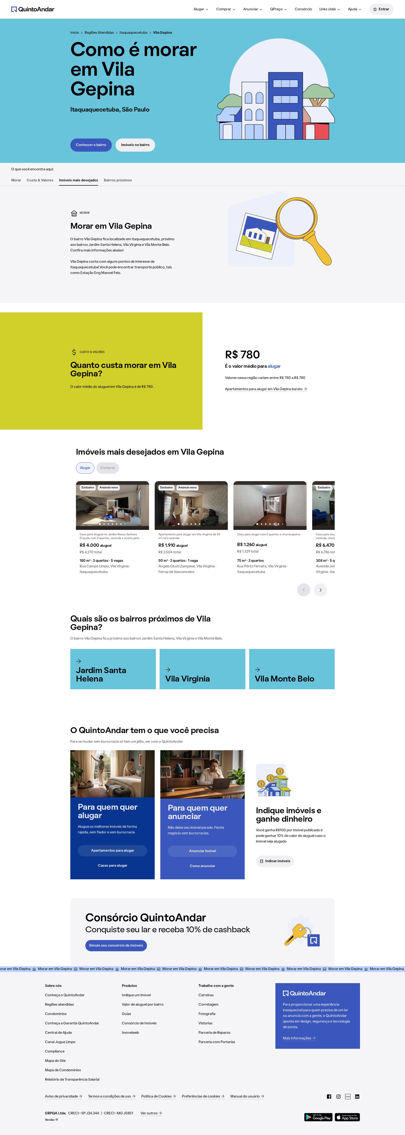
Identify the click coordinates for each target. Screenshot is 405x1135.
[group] (112, 529)
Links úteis (327, 9)
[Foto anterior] (84, 505)
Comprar (223, 9)
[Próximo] (320, 589)
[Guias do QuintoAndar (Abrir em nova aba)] (348, 1096)
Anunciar (250, 9)
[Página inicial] (32, 9)
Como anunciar (202, 866)
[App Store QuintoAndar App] (347, 1117)
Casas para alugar (112, 865)
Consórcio (303, 9)
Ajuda (352, 9)
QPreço (276, 9)
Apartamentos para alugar (112, 850)
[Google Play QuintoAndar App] (318, 1117)
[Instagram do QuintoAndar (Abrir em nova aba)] (338, 1096)
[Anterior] (303, 589)
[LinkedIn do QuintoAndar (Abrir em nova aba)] (357, 1096)
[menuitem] (201, 9)
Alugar (199, 9)
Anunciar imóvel (202, 851)
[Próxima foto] (140, 505)
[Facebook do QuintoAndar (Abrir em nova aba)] (329, 1096)
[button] (112, 529)
